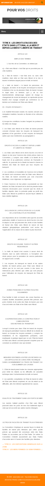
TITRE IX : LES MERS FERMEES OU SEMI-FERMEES (22, 449)
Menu (3, 31)
